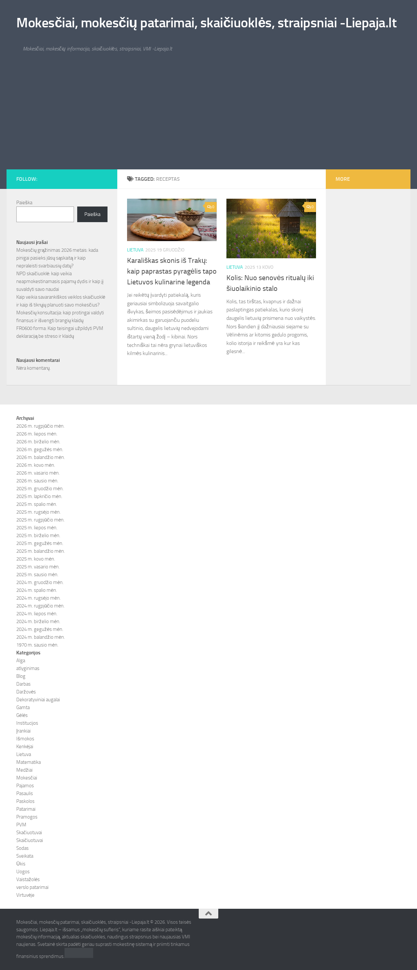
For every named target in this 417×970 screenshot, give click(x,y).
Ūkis (20, 864)
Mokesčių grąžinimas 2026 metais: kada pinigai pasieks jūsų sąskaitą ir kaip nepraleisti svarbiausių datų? (57, 258)
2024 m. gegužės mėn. (39, 629)
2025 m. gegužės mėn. (39, 543)
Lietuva (135, 250)
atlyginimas (27, 668)
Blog (20, 676)
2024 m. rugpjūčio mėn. (40, 606)
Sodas (22, 848)
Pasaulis (24, 793)
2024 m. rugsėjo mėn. (38, 598)
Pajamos (25, 786)
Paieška (24, 203)
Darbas (23, 684)
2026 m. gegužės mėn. (39, 449)
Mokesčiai (26, 778)
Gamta (23, 707)
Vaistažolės (28, 879)
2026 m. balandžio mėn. (40, 457)
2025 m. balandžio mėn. (40, 551)
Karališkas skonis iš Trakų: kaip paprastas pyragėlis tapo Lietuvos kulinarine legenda (172, 271)
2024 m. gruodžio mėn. (40, 582)
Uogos (23, 872)
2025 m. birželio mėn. (38, 535)
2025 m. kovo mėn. (35, 559)
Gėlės (22, 715)
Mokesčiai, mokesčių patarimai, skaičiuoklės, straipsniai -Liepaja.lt (206, 23)
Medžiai (24, 770)
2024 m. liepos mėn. (36, 614)
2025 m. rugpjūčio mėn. (40, 520)
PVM (21, 825)
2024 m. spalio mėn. (36, 590)
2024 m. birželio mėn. (38, 621)
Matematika (28, 762)
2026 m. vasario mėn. (38, 473)
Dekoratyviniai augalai (38, 700)
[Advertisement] (208, 120)
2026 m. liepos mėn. (36, 434)
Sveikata (24, 856)
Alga (20, 660)
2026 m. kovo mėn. (35, 465)
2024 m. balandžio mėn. (40, 637)
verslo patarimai (32, 887)
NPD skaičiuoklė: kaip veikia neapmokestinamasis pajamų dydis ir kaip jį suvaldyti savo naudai (59, 281)
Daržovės (26, 692)
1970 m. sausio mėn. (37, 645)
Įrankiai (23, 731)
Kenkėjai (24, 746)
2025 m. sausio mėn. (37, 575)
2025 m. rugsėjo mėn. (38, 512)
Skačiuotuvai (29, 832)
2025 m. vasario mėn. (38, 567)
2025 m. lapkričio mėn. (39, 496)
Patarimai (26, 809)
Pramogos (26, 817)
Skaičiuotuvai (29, 840)
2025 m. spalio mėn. (36, 504)
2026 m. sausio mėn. (37, 481)
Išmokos (25, 739)
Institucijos (27, 723)
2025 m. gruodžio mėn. (40, 489)
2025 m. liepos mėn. (36, 528)
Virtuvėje (25, 895)
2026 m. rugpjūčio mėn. (40, 426)
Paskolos (25, 801)
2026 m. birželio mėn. (38, 442)
